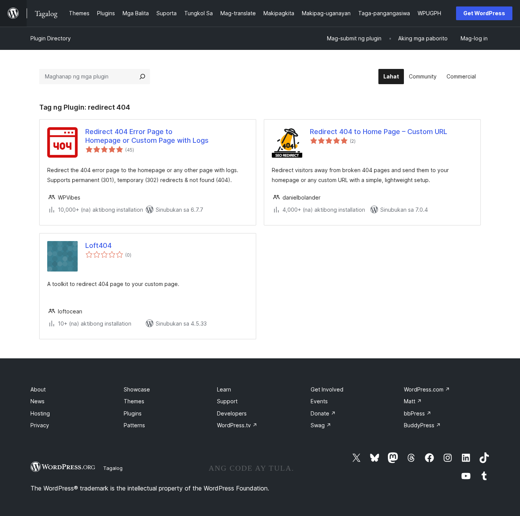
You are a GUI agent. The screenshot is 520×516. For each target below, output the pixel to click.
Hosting (40, 413)
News (37, 401)
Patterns (134, 425)
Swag (321, 425)
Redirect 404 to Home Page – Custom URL (378, 132)
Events (319, 401)
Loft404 (98, 245)
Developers (232, 413)
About (38, 389)
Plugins (133, 413)
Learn (224, 389)
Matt (413, 401)
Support (227, 401)
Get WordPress (484, 13)
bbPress (417, 413)
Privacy (39, 425)
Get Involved (327, 389)
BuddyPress (422, 425)
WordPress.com (427, 389)
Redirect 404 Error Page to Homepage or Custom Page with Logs (147, 136)
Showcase (137, 389)
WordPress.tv (237, 425)
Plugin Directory (50, 38)
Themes (134, 401)
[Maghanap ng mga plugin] (142, 76)
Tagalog (113, 468)
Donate (323, 413)
